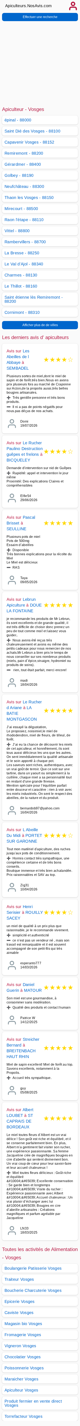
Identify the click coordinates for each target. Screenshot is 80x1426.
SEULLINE (16, 529)
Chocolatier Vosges (23, 1357)
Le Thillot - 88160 (21, 286)
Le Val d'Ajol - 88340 (24, 264)
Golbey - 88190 (19, 175)
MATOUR (33, 990)
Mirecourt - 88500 (21, 208)
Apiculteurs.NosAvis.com (28, 5)
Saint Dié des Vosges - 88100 (32, 131)
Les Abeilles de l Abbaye (18, 357)
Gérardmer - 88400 (23, 164)
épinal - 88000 (18, 120)
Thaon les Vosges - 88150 (29, 197)
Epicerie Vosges (20, 1301)
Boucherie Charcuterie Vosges (33, 1290)
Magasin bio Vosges (23, 1323)
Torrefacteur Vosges (23, 1416)
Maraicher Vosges (21, 1379)
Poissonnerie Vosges (24, 1368)
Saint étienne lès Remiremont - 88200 (34, 299)
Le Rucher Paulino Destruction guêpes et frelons (25, 449)
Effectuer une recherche (40, 17)
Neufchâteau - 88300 (24, 186)
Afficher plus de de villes (40, 325)
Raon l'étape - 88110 (24, 219)
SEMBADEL (18, 368)
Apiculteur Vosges (21, 1390)
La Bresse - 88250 (22, 253)
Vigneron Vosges (20, 1346)
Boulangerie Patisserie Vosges (33, 1268)
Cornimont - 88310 (22, 312)
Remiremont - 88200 (24, 153)
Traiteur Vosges (19, 1279)
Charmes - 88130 (21, 275)
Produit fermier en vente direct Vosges (33, 1403)
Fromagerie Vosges (23, 1334)
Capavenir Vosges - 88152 (29, 142)
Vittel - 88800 (17, 231)
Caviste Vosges (19, 1312)
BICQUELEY (18, 460)
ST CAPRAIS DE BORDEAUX (20, 1121)
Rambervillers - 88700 (25, 242)
